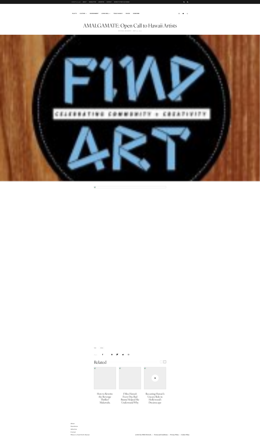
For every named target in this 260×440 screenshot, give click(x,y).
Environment (94, 13)
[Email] (128, 354)
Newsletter (92, 2)
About (85, 2)
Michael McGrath (124, 31)
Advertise (101, 2)
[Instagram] (179, 13)
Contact (109, 2)
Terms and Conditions (161, 435)
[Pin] (112, 354)
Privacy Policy (174, 435)
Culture (82, 13)
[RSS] (184, 2)
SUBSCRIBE (136, 13)
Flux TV (74, 13)
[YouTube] (183, 13)
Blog (102, 347)
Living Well (105, 13)
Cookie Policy (185, 435)
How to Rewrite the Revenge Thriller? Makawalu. (105, 398)
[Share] (102, 354)
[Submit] (123, 354)
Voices (128, 13)
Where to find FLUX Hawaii (121, 2)
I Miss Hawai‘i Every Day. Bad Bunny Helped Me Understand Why (130, 398)
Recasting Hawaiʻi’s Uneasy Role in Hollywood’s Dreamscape (155, 398)
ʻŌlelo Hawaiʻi (118, 13)
